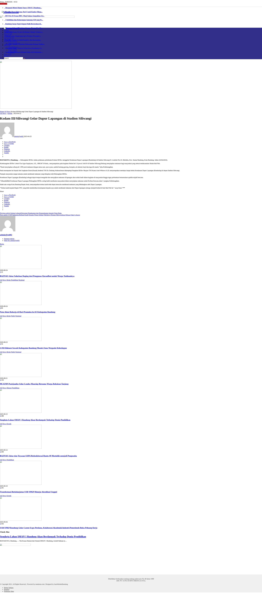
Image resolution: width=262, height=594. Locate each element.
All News (7, 111)
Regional (21, 280)
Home (2, 111)
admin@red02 (19, 136)
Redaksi (6, 56)
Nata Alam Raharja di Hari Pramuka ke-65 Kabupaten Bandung (27, 312)
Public (13, 316)
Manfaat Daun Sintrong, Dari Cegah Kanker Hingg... (23, 12)
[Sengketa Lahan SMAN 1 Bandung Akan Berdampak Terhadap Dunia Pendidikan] (21, 412)
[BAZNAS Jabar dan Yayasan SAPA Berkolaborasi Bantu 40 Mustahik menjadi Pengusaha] (21, 448)
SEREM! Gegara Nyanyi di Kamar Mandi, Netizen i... (23, 32)
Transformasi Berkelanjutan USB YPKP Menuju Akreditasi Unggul (28, 492)
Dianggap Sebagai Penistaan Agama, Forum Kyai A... (23, 28)
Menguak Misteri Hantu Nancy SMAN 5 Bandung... (23, 8)
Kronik (10, 113)
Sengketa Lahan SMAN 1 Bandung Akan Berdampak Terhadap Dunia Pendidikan (35, 420)
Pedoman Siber (9, 591)
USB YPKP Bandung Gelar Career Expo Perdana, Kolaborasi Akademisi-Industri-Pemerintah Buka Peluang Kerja (48, 528)
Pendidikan (14, 280)
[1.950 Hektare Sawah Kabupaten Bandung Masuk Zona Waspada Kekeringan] (21, 340)
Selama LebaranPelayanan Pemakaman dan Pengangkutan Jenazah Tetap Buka (31, 213)
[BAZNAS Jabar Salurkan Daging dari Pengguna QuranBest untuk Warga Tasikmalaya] (21, 268)
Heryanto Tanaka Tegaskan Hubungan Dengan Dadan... (24, 44)
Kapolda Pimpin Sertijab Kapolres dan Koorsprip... (22, 40)
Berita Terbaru (8, 588)
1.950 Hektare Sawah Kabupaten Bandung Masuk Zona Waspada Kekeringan (33, 348)
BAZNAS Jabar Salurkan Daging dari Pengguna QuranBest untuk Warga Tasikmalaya (37, 276)
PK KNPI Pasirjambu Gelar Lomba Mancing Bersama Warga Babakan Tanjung (34, 384)
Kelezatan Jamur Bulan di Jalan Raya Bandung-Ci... (23, 48)
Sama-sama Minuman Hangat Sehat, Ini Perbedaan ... (23, 52)
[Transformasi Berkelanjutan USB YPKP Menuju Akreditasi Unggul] (21, 484)
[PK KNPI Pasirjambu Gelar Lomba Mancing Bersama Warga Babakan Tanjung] (21, 376)
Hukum (9, 388)
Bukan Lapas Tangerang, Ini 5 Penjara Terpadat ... (22, 36)
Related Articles (9, 239)
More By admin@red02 (12, 240)
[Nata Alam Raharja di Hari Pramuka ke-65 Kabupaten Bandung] (21, 304)
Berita (2, 244)
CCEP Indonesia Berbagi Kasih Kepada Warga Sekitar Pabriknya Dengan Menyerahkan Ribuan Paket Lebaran (40, 215)
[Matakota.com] (10, 12)
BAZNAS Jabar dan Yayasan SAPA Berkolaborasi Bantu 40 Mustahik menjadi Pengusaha (38, 456)
